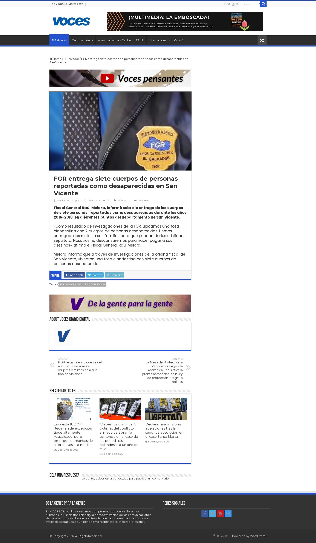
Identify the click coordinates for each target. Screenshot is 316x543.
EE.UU (140, 40)
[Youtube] (233, 4)
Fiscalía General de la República (82, 284)
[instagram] (237, 4)
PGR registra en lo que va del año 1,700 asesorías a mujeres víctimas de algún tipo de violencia (80, 366)
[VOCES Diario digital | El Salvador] (71, 20)
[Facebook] (225, 4)
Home (56, 59)
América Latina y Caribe (114, 40)
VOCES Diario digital (68, 200)
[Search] (263, 4)
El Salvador (59, 40)
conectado (121, 478)
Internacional (158, 40)
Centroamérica (82, 40)
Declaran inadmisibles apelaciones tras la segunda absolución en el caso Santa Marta (164, 430)
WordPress (257, 536)
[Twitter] (229, 4)
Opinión (179, 40)
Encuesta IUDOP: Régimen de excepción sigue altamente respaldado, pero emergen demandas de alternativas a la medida (73, 434)
